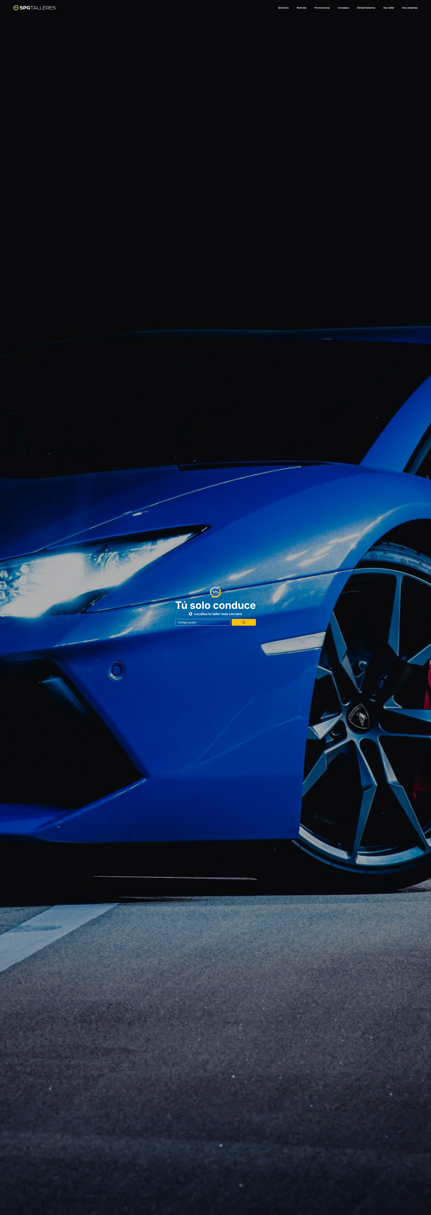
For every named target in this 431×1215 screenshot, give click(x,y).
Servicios (283, 7)
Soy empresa (410, 7)
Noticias (301, 7)
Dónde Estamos (366, 7)
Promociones (322, 7)
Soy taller (388, 7)
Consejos (343, 7)
